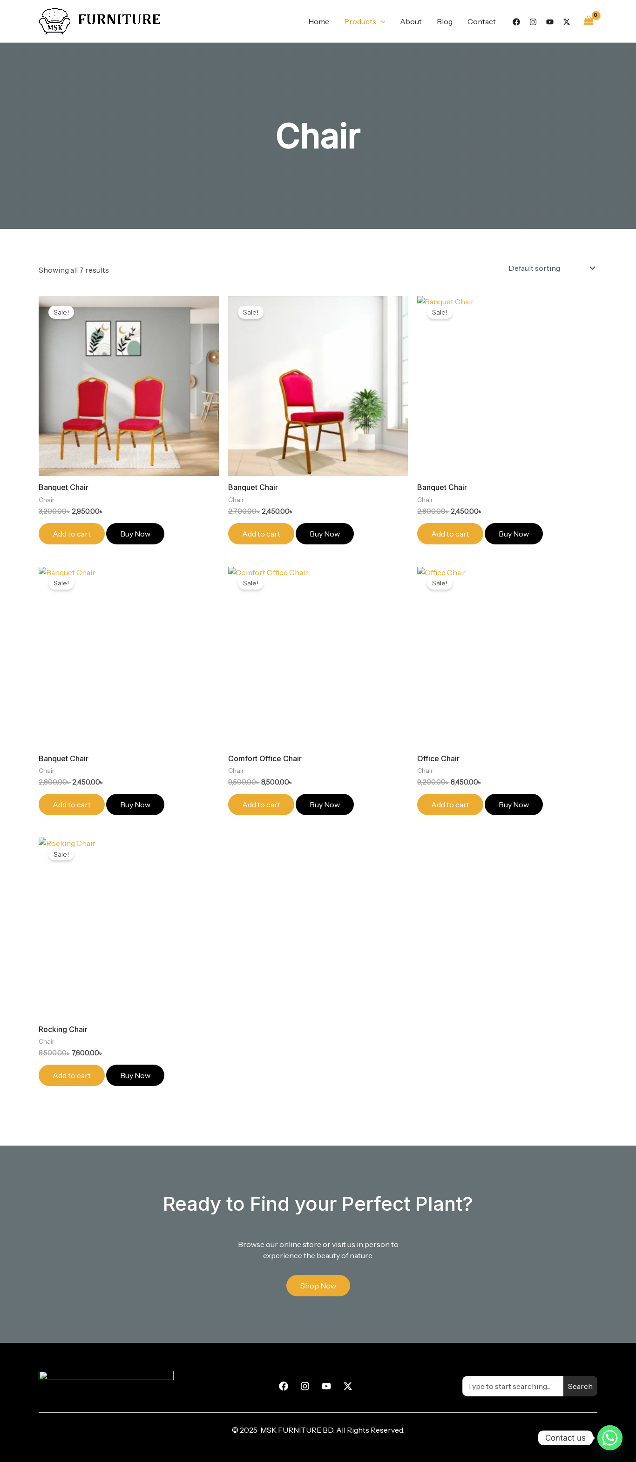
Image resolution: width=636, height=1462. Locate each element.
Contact (481, 21)
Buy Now (135, 533)
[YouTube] (550, 22)
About (411, 21)
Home (318, 21)
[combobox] (512, 1386)
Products (360, 21)
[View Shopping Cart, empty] (588, 21)
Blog (445, 21)
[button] (381, 21)
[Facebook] (516, 22)
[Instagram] (533, 22)
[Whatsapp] (609, 1437)
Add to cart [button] (72, 533)
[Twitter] (566, 22)
